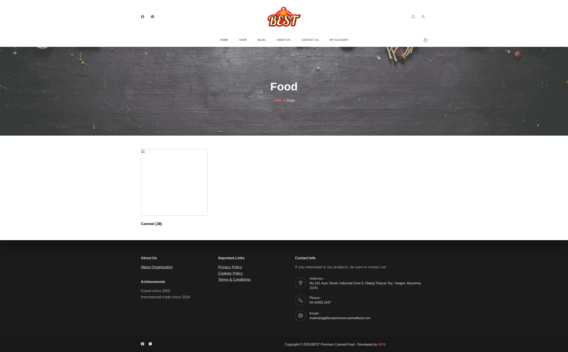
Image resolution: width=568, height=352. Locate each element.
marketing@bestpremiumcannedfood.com (340, 318)
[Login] (423, 16)
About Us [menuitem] (283, 40)
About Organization (157, 267)
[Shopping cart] (425, 40)
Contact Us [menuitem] (310, 40)
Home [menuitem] (224, 40)
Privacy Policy (230, 267)
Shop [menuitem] (243, 40)
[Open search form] (413, 16)
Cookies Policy (230, 273)
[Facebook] (142, 16)
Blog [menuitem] (261, 40)
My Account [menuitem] (339, 40)
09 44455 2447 (320, 302)
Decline (352, 347)
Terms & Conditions (234, 279)
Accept (331, 347)
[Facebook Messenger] (152, 16)
